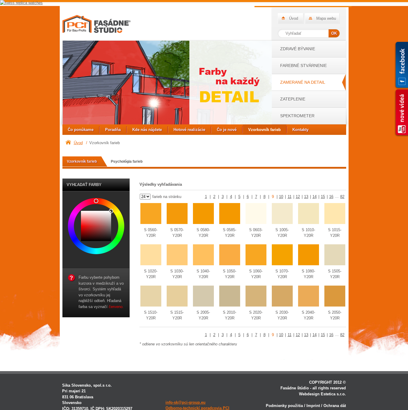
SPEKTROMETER (297, 115)
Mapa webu (326, 18)
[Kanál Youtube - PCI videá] (401, 113)
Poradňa (113, 129)
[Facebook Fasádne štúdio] (401, 65)
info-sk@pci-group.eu (185, 402)
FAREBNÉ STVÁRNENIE (303, 65)
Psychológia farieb (126, 161)
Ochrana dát (334, 405)
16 (331, 196)
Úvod (293, 18)
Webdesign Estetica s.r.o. (322, 394)
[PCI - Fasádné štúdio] (96, 24)
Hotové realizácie (189, 129)
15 (323, 196)
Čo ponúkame (80, 129)
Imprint (313, 405)
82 (342, 196)
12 (298, 196)
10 (281, 196)
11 (290, 196)
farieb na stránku (166, 196)
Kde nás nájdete (147, 129)
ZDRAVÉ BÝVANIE (297, 48)
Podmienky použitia (284, 405)
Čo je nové (227, 129)
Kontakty (300, 129)
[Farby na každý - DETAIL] (167, 83)
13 (306, 196)
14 (314, 196)
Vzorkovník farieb (264, 129)
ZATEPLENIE (292, 99)
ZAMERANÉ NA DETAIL (302, 82)
